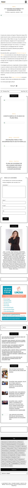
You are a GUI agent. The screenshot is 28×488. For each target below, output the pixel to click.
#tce (18, 461)
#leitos (16, 452)
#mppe (18, 454)
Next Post (23, 91)
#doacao (3, 448)
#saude (14, 461)
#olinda (23, 454)
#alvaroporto (4, 441)
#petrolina (11, 459)
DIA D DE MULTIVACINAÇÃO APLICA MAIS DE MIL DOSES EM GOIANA (13, 337)
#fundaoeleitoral (5, 450)
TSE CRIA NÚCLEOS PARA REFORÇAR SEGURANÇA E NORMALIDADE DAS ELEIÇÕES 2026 (12, 358)
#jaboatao (4, 452)
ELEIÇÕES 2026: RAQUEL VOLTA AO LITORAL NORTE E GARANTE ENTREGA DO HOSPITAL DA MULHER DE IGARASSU (13, 342)
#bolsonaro (20, 441)
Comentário (5, 185)
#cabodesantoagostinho (11, 444)
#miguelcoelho (12, 454)
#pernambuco (5, 459)
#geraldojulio (13, 450)
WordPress (14, 485)
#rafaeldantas (21, 459)
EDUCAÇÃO (16, 137)
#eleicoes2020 (10, 448)
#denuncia (24, 446)
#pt (15, 459)
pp (2, 465)
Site (3, 210)
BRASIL (14, 6)
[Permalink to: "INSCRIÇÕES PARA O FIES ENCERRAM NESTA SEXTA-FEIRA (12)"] (14, 129)
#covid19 (18, 446)
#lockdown (21, 452)
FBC (10, 463)
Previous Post (6, 91)
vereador (10, 465)
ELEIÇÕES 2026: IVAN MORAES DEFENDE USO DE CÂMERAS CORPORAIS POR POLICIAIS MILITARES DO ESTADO (13, 346)
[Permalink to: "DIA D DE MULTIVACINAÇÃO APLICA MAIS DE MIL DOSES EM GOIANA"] (5, 373)
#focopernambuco (22, 448)
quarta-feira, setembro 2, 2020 (16, 12)
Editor (8, 12)
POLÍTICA (16, 161)
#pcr (18, 457)
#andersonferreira (12, 441)
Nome (4, 200)
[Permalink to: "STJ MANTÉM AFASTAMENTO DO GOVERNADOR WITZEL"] (14, 23)
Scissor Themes (13, 484)
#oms (3, 457)
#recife (3, 461)
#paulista (14, 457)
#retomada (8, 461)
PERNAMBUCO (15, 463)
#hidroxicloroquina (21, 450)
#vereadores (4, 463)
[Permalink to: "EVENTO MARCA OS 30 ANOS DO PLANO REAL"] (14, 105)
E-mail (4, 205)
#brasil (3, 444)
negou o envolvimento (16, 77)
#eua (16, 448)
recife (5, 465)
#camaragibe (21, 444)
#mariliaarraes (5, 454)
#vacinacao (23, 461)
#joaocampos (10, 452)
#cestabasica (4, 446)
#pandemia (8, 457)
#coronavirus (11, 446)
